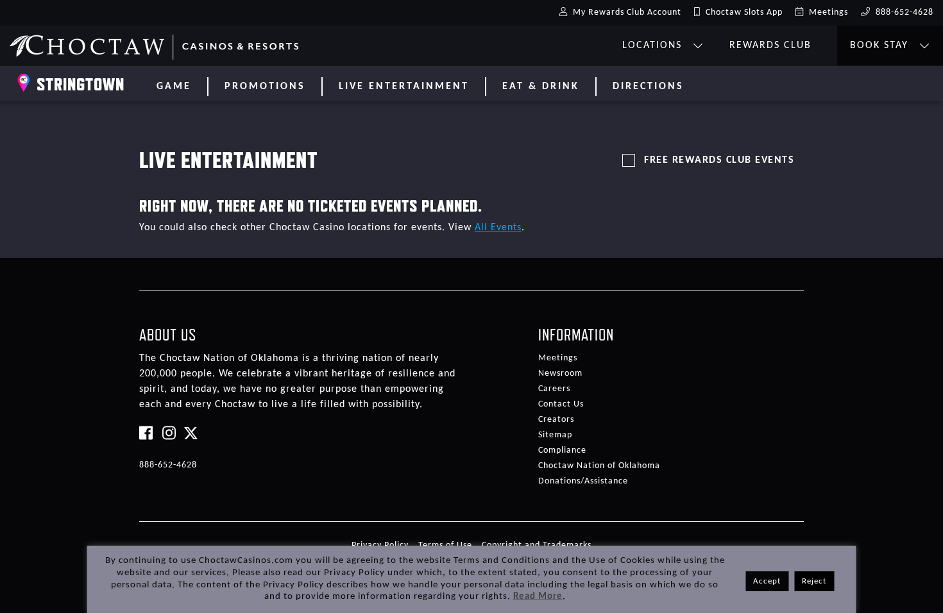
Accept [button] (767, 581)
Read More (538, 596)
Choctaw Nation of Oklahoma (599, 466)
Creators (556, 419)
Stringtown (80, 84)
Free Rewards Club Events (719, 160)
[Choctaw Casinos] (154, 42)
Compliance (562, 450)
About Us (167, 334)
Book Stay (881, 45)
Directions (648, 86)
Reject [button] (814, 581)
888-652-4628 (168, 465)
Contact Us (561, 404)
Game (174, 86)
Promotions (265, 86)
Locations (654, 45)
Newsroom (560, 373)
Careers (554, 389)
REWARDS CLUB (770, 45)
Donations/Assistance (583, 481)
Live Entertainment (404, 86)
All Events (498, 228)
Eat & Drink (540, 86)
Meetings (557, 358)
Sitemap (555, 435)
